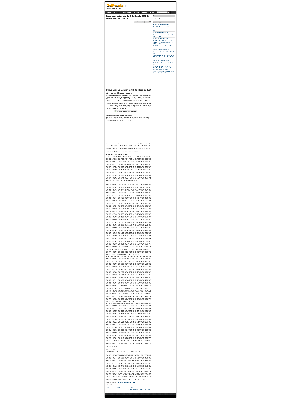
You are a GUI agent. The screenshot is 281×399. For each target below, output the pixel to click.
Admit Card (136, 12)
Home (109, 12)
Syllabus (144, 12)
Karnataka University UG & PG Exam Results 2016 (139, 389)
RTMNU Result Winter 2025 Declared (161, 32)
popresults (141, 21)
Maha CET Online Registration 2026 (161, 26)
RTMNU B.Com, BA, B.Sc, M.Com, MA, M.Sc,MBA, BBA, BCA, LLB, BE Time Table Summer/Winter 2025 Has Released (162, 68)
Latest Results (127, 12)
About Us (151, 12)
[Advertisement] (128, 34)
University (116, 12)
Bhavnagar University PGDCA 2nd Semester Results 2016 (120, 387)
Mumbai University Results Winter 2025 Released (163, 45)
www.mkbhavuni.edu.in (126, 382)
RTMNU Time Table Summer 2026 (160, 38)
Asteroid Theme (172, 396)
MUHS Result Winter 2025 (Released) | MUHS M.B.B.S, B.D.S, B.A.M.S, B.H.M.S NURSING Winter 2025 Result (163, 42)
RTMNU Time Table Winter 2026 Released (162, 24)
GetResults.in (117, 5)
